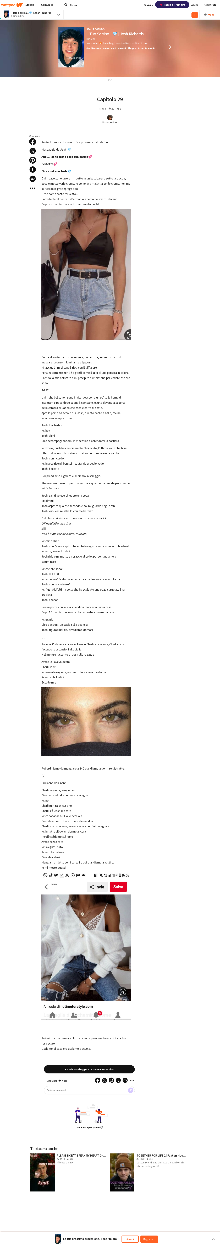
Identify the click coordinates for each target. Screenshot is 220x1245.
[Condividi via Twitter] (32, 150)
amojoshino (111, 122)
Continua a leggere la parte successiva (89, 1069)
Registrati (149, 1239)
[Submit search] (66, 5)
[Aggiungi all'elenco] (194, 15)
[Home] (12, 5)
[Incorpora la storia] (32, 178)
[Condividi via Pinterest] (32, 160)
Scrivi (147, 5)
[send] (130, 1090)
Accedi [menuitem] (195, 5)
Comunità (47, 4)
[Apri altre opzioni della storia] (32, 188)
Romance (90, 39)
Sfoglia (30, 4)
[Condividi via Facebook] (32, 141)
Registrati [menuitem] (210, 5)
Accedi (130, 1239)
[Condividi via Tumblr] (32, 169)
